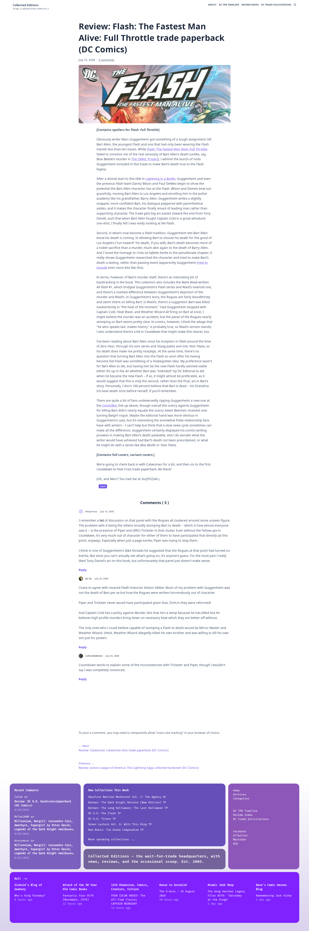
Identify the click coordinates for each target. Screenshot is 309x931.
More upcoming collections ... (111, 839)
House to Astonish (173, 885)
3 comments (106, 60)
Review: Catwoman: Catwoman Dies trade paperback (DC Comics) (123, 750)
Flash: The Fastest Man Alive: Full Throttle (177, 149)
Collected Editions (25, 5)
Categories (241, 798)
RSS (235, 843)
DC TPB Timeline (229, 4)
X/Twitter (240, 835)
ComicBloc (109, 405)
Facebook (239, 831)
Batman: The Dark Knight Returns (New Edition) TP (127, 802)
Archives (239, 794)
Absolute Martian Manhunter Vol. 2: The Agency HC (127, 797)
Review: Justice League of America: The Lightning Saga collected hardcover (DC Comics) (139, 768)
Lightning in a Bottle (160, 179)
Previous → (86, 763)
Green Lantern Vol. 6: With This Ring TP (119, 824)
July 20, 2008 (101, 578)
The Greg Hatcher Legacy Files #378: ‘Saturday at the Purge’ (226, 895)
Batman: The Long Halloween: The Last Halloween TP (128, 808)
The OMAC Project (144, 159)
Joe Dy (88, 578)
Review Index (250, 4)
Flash (102, 486)
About (212, 4)
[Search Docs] (295, 5)
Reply (83, 570)
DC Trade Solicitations (276, 4)
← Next (84, 746)
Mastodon (239, 839)
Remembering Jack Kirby (274, 895)
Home (236, 790)
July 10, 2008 (107, 511)
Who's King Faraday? (29, 895)
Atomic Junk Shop (221, 885)
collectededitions (94, 655)
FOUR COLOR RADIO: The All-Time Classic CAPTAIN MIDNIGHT (128, 900)
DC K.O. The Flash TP (104, 813)
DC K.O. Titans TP (102, 818)
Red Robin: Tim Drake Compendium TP (115, 830)
